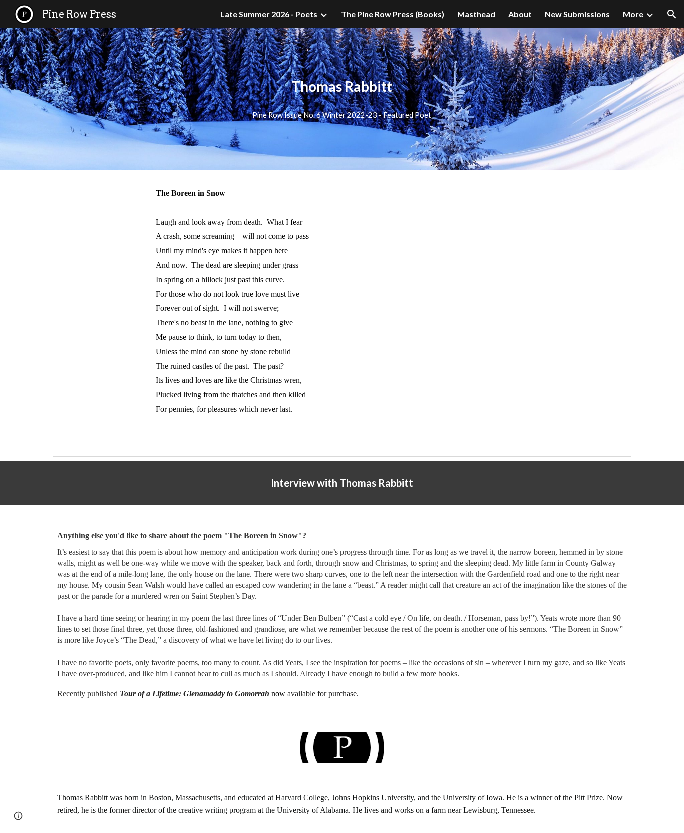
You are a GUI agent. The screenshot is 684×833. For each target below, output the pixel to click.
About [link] (520, 14)
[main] (342, 86)
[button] (672, 14)
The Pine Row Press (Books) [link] (392, 14)
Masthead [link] (476, 14)
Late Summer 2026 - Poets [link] (268, 14)
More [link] (633, 14)
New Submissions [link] (577, 14)
